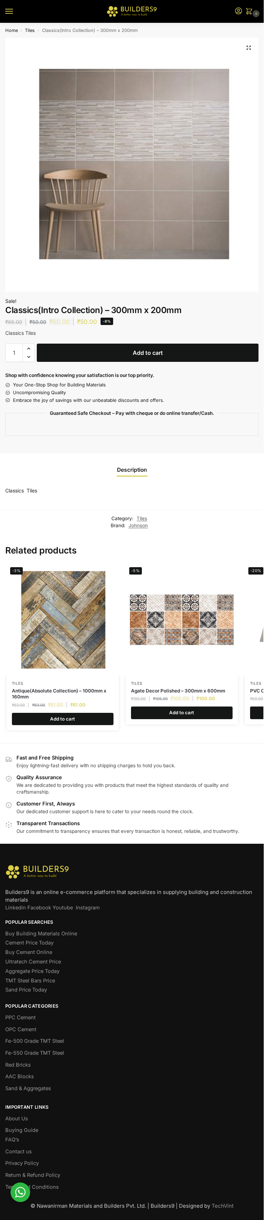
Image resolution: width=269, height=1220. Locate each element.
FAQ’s (12, 1139)
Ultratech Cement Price (33, 962)
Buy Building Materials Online (41, 933)
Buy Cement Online (28, 952)
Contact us (18, 1151)
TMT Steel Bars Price (30, 980)
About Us (16, 1118)
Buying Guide (21, 1130)
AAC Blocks (19, 1076)
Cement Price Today (29, 943)
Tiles (30, 30)
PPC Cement (20, 1017)
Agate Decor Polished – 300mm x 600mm (178, 691)
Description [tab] (132, 469)
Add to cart (148, 352)
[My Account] (238, 11)
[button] (250, 12)
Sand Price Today (26, 990)
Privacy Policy (22, 1163)
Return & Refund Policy (32, 1175)
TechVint (223, 1205)
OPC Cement (20, 1029)
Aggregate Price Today (32, 971)
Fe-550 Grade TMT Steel (34, 1053)
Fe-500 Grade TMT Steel (34, 1041)
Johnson (138, 525)
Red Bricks (18, 1065)
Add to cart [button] (62, 719)
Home (11, 30)
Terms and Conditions (32, 1187)
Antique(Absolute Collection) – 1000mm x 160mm (59, 694)
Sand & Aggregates (28, 1088)
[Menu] (15, 11)
